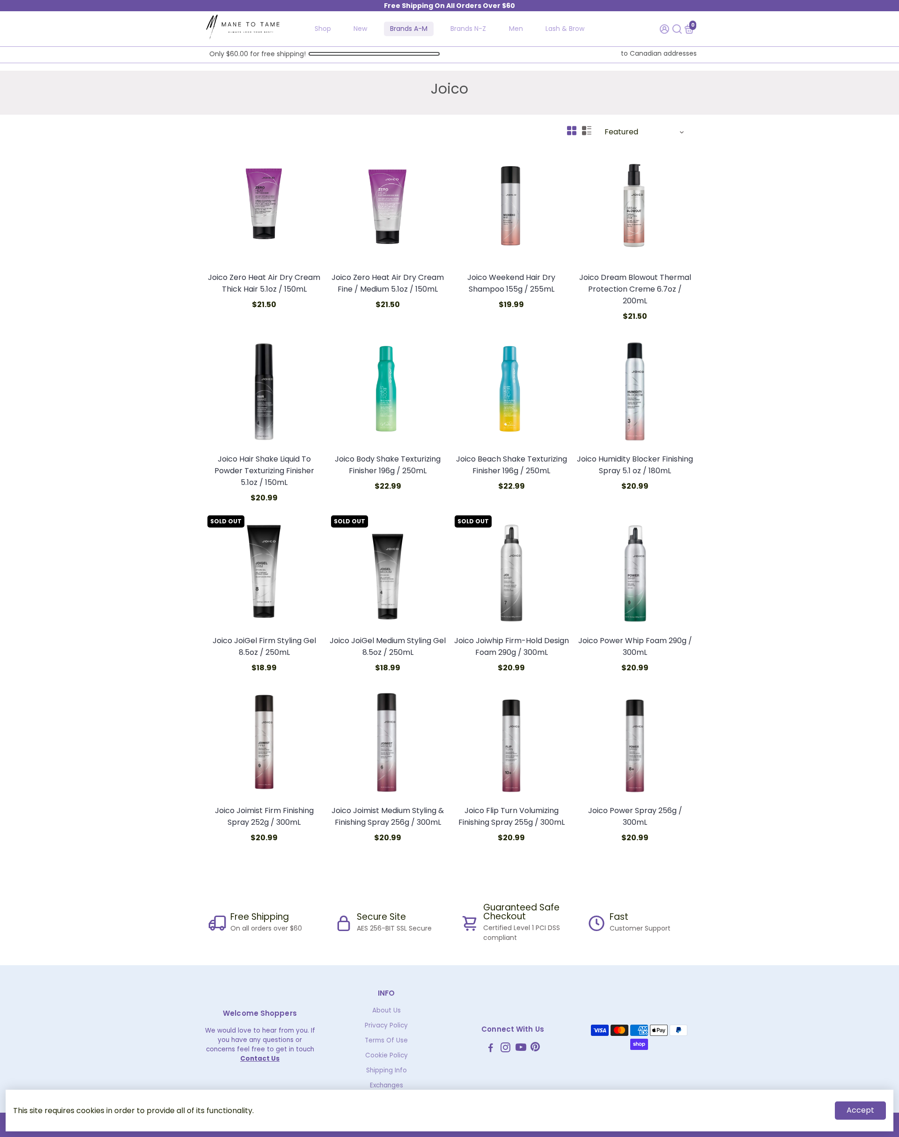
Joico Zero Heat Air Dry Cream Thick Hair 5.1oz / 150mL (264, 283)
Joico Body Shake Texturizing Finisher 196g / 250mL (388, 465)
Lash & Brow (564, 28)
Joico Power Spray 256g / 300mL (635, 816)
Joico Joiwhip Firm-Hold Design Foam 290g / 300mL (511, 646)
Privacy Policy (386, 1025)
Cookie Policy (386, 1055)
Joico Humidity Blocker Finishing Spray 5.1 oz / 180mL (635, 465)
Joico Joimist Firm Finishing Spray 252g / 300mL (264, 816)
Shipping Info (386, 1070)
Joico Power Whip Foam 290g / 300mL (635, 646)
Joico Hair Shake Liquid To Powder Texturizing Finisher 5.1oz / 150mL (264, 471)
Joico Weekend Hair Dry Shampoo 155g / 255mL (511, 283)
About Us (386, 1010)
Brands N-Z (468, 28)
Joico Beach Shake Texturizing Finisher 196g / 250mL (511, 465)
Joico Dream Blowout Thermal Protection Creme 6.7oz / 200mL (635, 289)
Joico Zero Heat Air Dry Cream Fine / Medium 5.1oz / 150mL (388, 283)
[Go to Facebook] (491, 1049)
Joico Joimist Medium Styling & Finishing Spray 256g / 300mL (388, 816)
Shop (323, 28)
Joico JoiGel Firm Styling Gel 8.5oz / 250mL (264, 646)
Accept (860, 1110)
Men (516, 28)
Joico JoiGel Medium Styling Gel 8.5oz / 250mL (388, 646)
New (360, 28)
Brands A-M (408, 28)
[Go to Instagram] (505, 1049)
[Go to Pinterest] (535, 1049)
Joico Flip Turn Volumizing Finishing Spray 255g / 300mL (511, 816)
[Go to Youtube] (521, 1049)
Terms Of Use (386, 1040)
